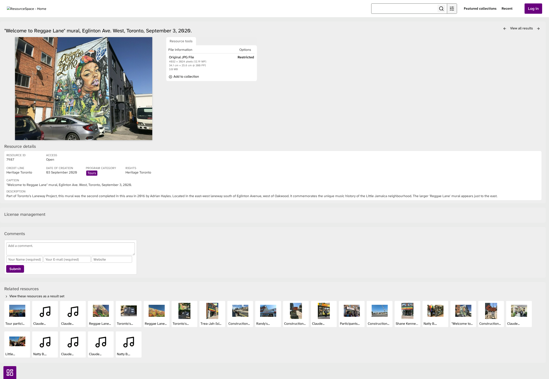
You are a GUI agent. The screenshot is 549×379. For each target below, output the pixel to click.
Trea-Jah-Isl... (211, 323)
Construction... (239, 323)
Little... (10, 354)
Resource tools (181, 41)
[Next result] (538, 29)
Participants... (350, 323)
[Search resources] (441, 8)
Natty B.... (431, 323)
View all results (522, 28)
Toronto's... (125, 323)
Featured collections (480, 8)
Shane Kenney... (408, 323)
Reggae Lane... (100, 323)
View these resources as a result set (36, 296)
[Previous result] (505, 29)
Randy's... (263, 323)
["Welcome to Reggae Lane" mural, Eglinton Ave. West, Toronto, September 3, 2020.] (83, 88)
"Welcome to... (462, 323)
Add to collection (186, 76)
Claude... (40, 323)
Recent (507, 8)
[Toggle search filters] (452, 9)
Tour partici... (15, 323)
